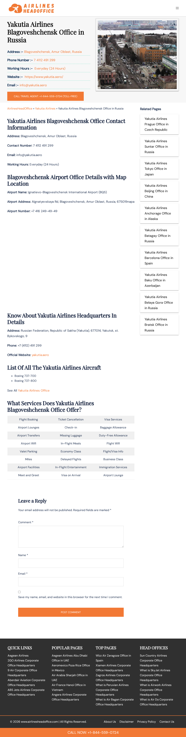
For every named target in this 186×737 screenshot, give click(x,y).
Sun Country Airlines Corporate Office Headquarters (153, 660)
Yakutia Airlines (45, 108)
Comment (25, 522)
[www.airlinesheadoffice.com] (31, 8)
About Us (110, 722)
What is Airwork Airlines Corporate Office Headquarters (155, 690)
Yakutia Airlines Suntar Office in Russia (156, 146)
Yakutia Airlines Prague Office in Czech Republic (156, 124)
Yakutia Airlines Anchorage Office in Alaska (158, 213)
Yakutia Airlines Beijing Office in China (156, 191)
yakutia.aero (40, 355)
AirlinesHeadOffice (19, 108)
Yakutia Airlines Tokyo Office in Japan (156, 168)
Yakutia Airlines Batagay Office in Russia (157, 235)
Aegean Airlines (18, 655)
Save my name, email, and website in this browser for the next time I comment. (70, 597)
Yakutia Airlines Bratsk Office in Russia (156, 324)
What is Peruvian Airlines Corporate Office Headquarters (112, 690)
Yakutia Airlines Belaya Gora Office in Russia (159, 302)
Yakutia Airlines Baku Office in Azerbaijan (156, 280)
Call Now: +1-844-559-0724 (93, 732)
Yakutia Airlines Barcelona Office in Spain (159, 258)
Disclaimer (127, 722)
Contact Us (166, 722)
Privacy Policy (146, 722)
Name (23, 555)
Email (23, 574)
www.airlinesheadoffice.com (39, 722)
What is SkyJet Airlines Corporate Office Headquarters (155, 675)
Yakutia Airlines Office (34, 390)
